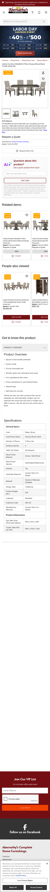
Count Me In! (25, 808)
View (16, 251)
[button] (4, 12)
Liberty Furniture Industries (20, 142)
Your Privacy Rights (25, 880)
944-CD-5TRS (13, 144)
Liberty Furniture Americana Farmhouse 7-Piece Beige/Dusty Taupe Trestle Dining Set (16, 302)
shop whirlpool (25, 53)
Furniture (5, 60)
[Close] (47, 863)
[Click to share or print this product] (43, 72)
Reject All (13, 887)
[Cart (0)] (46, 12)
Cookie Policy (21, 875)
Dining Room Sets (28, 60)
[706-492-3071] (39, 12)
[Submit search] (44, 21)
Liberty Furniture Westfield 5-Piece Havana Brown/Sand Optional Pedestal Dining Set (16, 241)
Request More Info (26, 151)
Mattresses (7, 859)
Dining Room (15, 60)
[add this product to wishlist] (43, 79)
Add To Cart (16, 317)
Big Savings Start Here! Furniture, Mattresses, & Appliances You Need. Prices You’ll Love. (26, 3)
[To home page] (18, 12)
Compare (18, 256)
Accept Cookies (36, 887)
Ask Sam (25, 180)
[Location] (32, 12)
